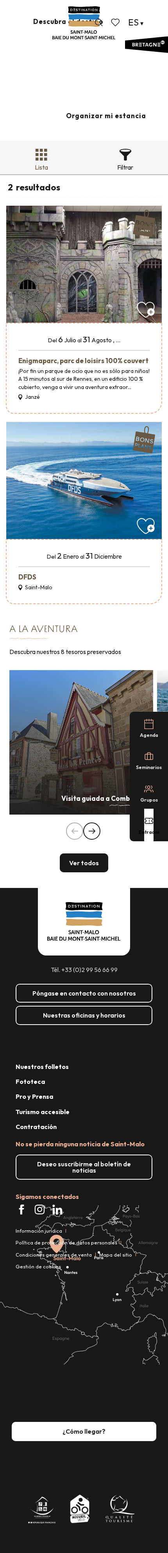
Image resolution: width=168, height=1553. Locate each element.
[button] (99, 22)
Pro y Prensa (34, 1096)
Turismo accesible (43, 1112)
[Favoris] (116, 22)
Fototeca (30, 1081)
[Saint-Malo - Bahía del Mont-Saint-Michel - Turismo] (83, 23)
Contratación (36, 1127)
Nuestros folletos (42, 1067)
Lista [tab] (41, 167)
